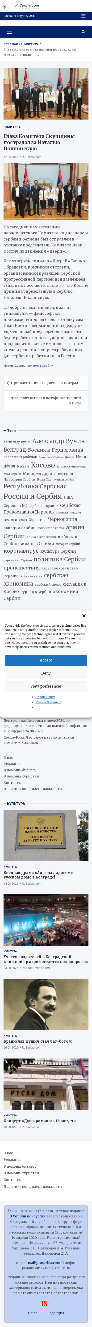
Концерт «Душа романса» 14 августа (40, 1121)
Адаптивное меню (83, 16)
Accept (46, 660)
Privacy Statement (48, 702)
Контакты (13, 783)
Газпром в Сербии (51, 457)
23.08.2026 (11, 968)
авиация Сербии (20, 528)
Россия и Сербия (33, 496)
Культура (10, 867)
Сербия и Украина (43, 506)
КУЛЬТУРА (16, 803)
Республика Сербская (35, 486)
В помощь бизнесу (20, 770)
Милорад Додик (39, 473)
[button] (84, 616)
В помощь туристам (21, 776)
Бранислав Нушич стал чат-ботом (38, 1041)
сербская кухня (31, 576)
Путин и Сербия (63, 479)
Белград (15, 449)
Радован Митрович (36, 968)
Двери (19, 365)
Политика (12, 127)
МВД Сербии (12, 474)
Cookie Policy (45, 697)
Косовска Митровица (71, 466)
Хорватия (37, 520)
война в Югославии (41, 537)
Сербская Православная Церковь (42, 509)
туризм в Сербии (36, 592)
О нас (8, 757)
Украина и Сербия (15, 520)
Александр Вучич (58, 441)
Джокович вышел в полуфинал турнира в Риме (46, 400)
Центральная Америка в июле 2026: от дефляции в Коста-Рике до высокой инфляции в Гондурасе (45, 725)
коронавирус (21, 551)
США (68, 497)
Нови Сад (44, 479)
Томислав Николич (68, 512)
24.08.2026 (11, 883)
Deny (46, 673)
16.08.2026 (11, 1047)
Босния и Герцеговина (55, 450)
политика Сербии (60, 559)
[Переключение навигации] (10, 32)
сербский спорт (48, 585)
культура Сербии (58, 551)
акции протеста (51, 528)
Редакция (12, 764)
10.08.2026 (11, 1127)
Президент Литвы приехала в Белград (44, 383)
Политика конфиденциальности (33, 789)
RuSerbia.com (32, 157)
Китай (23, 466)
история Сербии (68, 544)
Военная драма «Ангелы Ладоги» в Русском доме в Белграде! (38, 875)
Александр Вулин (17, 442)
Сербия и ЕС (15, 505)
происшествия (22, 568)
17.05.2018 (11, 157)
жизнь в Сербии (37, 543)
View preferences (46, 686)
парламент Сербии (39, 365)
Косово (43, 465)
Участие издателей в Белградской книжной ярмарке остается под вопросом (46, 959)
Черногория (62, 519)
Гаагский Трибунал (20, 457)
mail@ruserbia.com (44, 1263)
